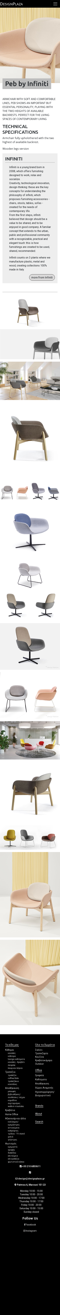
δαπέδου (12, 1153)
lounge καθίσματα (16, 1059)
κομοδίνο (12, 1100)
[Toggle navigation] (55, 3)
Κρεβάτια (10, 1110)
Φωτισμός (10, 1143)
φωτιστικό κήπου (16, 1162)
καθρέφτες (13, 1131)
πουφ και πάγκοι (15, 1068)
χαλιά (10, 1137)
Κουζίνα (39, 1057)
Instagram (31, 1230)
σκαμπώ (11, 1065)
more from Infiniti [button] (42, 277)
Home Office (11, 1114)
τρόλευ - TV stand (16, 1134)
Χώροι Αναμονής (44, 1087)
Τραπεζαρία (41, 1053)
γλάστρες (12, 1140)
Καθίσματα (41, 1079)
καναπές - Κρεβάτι (16, 1062)
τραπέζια (12, 1075)
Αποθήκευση (12, 1088)
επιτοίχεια (13, 1156)
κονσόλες (12, 1084)
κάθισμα (12, 1056)
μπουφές (12, 1091)
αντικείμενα (13, 1128)
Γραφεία (39, 1075)
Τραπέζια (10, 1072)
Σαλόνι (38, 1050)
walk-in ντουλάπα (16, 1106)
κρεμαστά (12, 1147)
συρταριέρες (14, 1103)
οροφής (11, 1150)
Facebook (30, 1224)
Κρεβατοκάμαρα (43, 1060)
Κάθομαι (9, 1050)
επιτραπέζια (13, 1159)
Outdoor (39, 1063)
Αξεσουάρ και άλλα (15, 1118)
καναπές (12, 1053)
